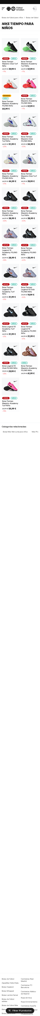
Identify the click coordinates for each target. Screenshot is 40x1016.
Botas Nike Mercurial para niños (15, 432)
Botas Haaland (8, 987)
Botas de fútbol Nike (10, 1005)
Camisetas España (28, 1006)
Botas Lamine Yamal (10, 995)
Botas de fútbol (8, 979)
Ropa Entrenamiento (29, 1002)
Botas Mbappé (8, 991)
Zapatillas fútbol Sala (10, 983)
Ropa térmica (26, 998)
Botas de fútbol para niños (12, 18)
